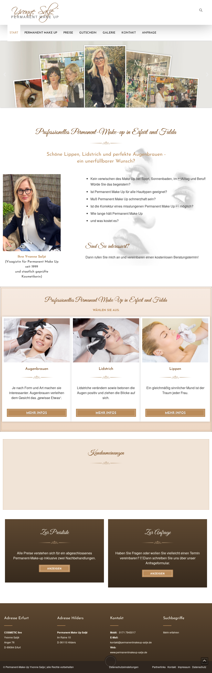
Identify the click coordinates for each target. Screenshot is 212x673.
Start (14, 32)
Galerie (109, 32)
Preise (68, 32)
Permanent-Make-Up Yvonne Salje (25, 667)
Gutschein (87, 32)
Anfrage (149, 32)
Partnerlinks (159, 667)
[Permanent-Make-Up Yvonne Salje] (35, 12)
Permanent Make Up (40, 32)
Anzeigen (54, 568)
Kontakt (129, 32)
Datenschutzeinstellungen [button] (124, 667)
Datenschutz (199, 667)
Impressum (184, 667)
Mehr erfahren (171, 632)
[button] (4, 74)
